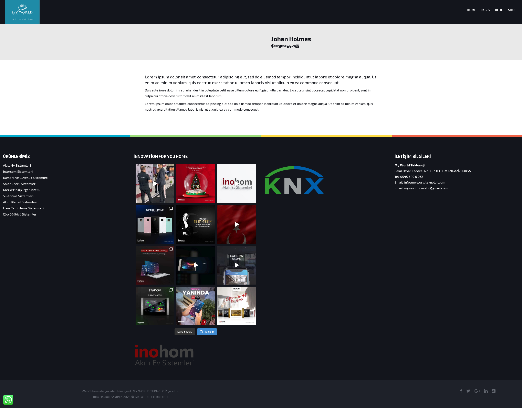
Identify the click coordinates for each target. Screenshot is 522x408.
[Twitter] (280, 46)
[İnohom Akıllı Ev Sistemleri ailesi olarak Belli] (236, 183)
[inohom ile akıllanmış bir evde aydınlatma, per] (195, 265)
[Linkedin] (289, 46)
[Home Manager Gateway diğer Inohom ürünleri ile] (155, 265)
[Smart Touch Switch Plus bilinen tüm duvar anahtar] (155, 224)
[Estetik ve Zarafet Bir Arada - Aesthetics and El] (236, 306)
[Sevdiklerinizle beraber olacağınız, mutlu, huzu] (195, 183)
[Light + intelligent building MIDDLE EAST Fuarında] (155, 183)
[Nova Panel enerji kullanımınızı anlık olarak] (155, 306)
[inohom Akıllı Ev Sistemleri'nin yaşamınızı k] (236, 265)
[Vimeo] (297, 46)
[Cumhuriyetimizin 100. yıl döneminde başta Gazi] (236, 224)
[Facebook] (272, 46)
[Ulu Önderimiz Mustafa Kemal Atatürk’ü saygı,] (195, 224)
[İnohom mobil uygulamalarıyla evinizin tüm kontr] (195, 306)
